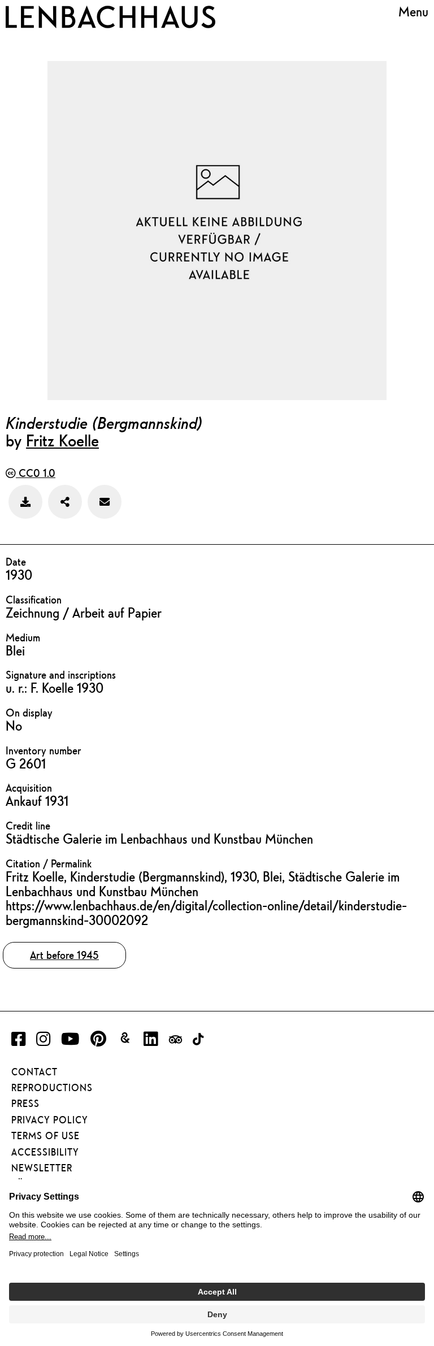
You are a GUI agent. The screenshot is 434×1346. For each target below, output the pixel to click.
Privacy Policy (49, 1120)
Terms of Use (45, 1136)
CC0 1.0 (35, 473)
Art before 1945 (64, 955)
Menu (413, 12)
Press (25, 1103)
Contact (34, 1072)
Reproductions (52, 1088)
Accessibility (45, 1152)
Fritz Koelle (62, 440)
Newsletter (41, 1168)
